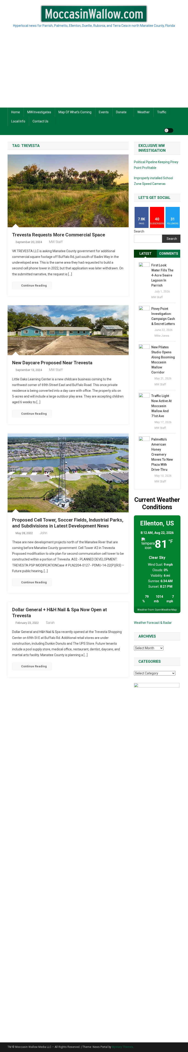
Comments (168, 253)
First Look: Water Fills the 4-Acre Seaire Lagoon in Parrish (162, 275)
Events (104, 112)
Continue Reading (34, 285)
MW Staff (56, 242)
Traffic (161, 112)
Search (139, 231)
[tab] (145, 254)
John (43, 533)
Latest (145, 253)
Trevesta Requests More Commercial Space (58, 235)
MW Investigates (39, 112)
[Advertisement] (94, 73)
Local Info (18, 121)
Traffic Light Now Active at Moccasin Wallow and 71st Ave (161, 406)
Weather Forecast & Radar (153, 623)
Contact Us (40, 121)
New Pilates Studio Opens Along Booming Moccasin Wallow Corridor (163, 359)
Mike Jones (162, 335)
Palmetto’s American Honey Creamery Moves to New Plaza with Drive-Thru (162, 454)
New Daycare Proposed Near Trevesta (52, 362)
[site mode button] (168, 130)
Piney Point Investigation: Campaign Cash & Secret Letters (163, 316)
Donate (121, 112)
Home (15, 112)
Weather (143, 112)
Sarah (50, 623)
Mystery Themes (122, 1047)
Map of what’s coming (74, 112)
